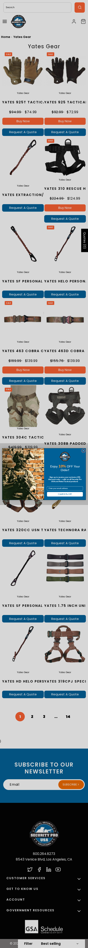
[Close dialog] (83, 450)
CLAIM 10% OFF (65, 494)
